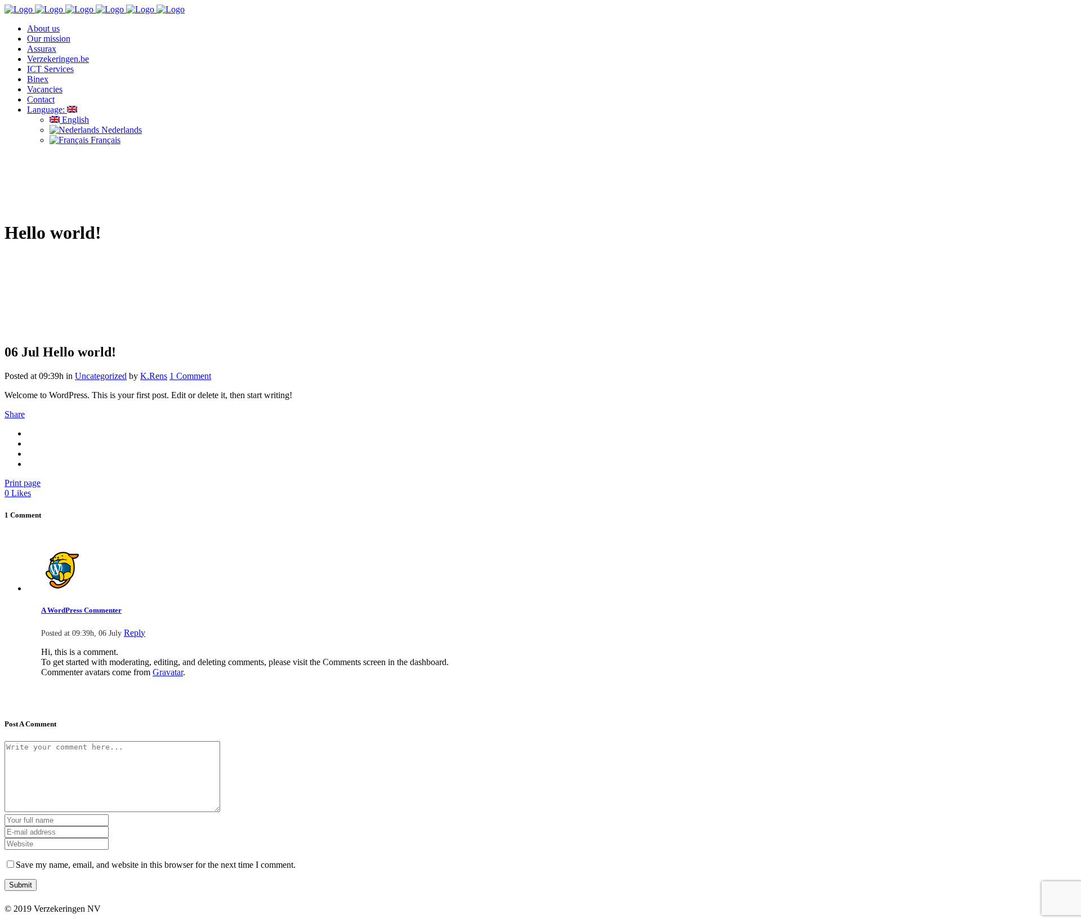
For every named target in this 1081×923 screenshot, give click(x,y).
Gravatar (168, 672)
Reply (134, 632)
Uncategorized (101, 376)
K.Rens (153, 376)
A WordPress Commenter (81, 610)
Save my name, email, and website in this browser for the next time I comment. (156, 865)
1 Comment (190, 376)
